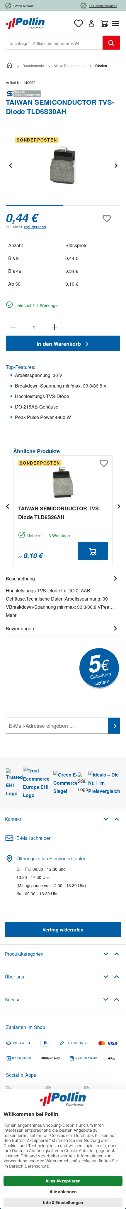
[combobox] (54, 43)
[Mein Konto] (91, 23)
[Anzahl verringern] (13, 327)
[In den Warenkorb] (93, 551)
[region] (63, 169)
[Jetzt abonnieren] (114, 726)
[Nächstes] (115, 165)
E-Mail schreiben (34, 838)
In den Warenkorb (59, 344)
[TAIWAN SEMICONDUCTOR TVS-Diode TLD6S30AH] (63, 165)
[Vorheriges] (10, 165)
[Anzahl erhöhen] (54, 327)
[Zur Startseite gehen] (25, 22)
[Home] (9, 65)
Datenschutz (43, 738)
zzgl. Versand (35, 226)
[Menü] (116, 23)
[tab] (63, 596)
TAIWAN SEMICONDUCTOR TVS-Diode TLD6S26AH (59, 513)
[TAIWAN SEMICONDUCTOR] (63, 93)
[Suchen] (111, 43)
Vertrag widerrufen (63, 929)
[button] (111, 818)
